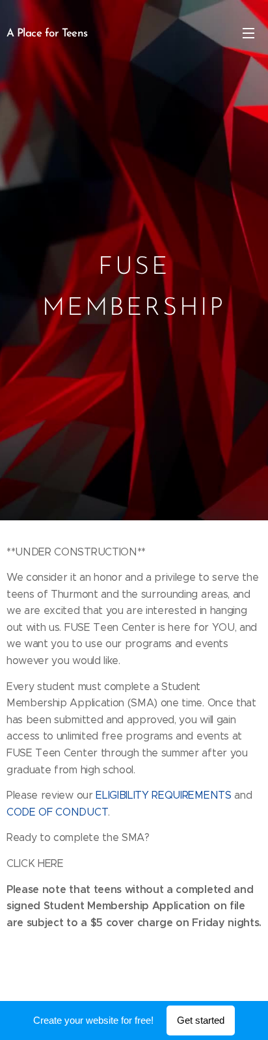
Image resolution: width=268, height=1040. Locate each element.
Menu (248, 33)
